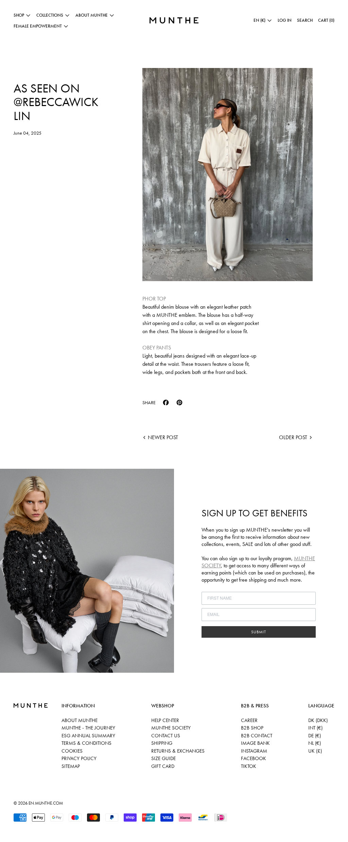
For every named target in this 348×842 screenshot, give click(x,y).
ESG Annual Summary (88, 735)
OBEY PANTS (156, 347)
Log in (285, 20)
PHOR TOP (154, 298)
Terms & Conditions (86, 743)
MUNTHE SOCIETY (171, 727)
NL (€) (314, 743)
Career (249, 720)
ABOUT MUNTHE (80, 720)
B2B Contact (256, 735)
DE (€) (314, 735)
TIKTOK (248, 766)
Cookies (72, 751)
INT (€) (315, 727)
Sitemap (71, 766)
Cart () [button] (326, 20)
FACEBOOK (253, 758)
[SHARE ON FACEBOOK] (165, 402)
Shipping (161, 743)
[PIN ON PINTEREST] (179, 402)
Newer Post (163, 437)
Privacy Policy (79, 758)
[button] (305, 20)
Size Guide (163, 758)
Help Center (165, 720)
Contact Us (165, 735)
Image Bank (255, 743)
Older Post (293, 437)
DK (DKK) (318, 720)
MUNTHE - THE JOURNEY (88, 727)
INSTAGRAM (254, 751)
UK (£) (315, 751)
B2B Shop (252, 727)
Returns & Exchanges (178, 751)
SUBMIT (258, 632)
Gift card (162, 766)
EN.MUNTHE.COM (46, 803)
